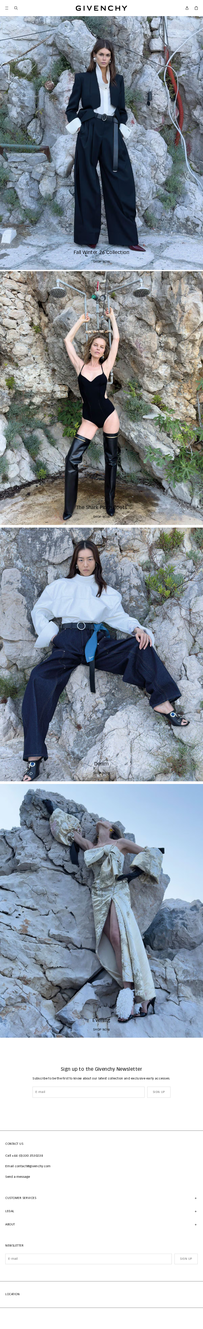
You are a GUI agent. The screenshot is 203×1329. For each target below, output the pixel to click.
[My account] (187, 8)
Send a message (17, 1177)
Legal (9, 1211)
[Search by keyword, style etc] (16, 8)
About (10, 1224)
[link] (196, 8)
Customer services (20, 1198)
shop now (101, 262)
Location (12, 1294)
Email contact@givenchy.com (28, 1166)
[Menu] (6, 8)
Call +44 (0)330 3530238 (24, 1155)
